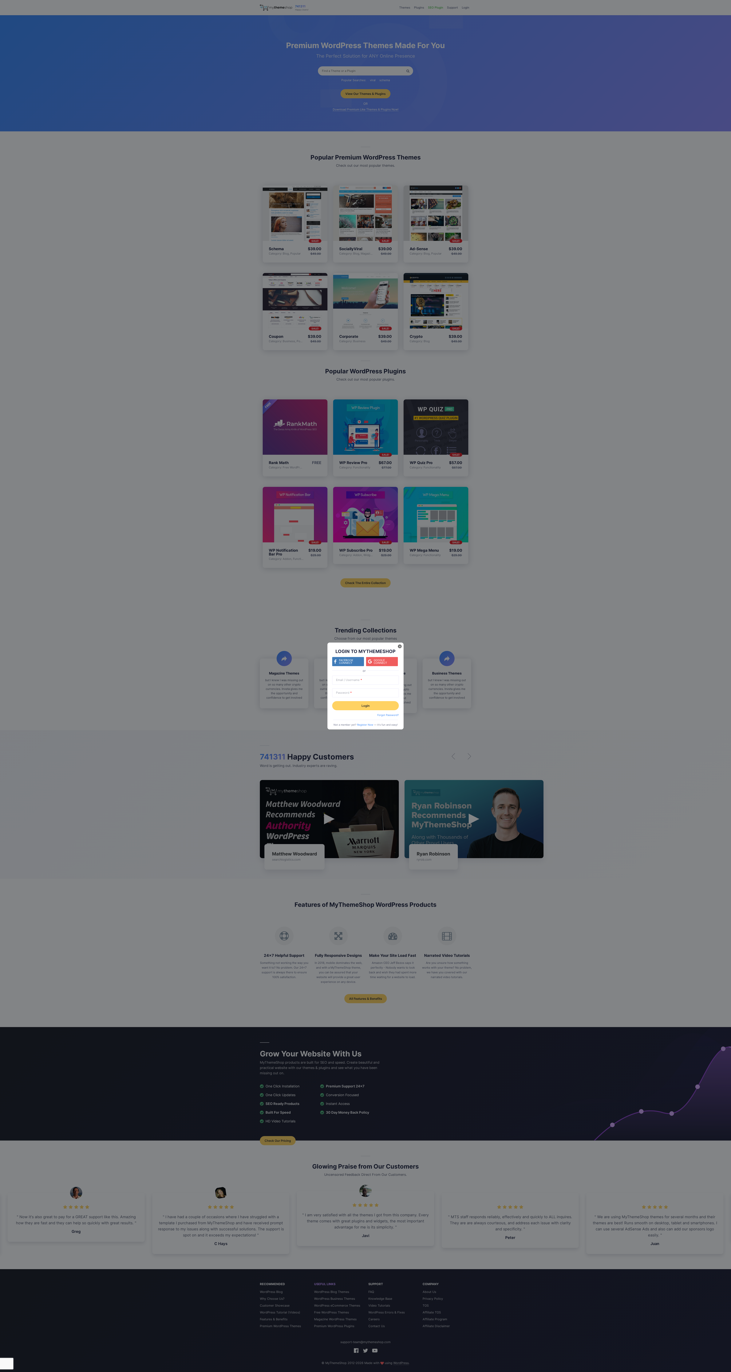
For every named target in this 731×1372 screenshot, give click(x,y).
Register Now (365, 724)
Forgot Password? (388, 715)
